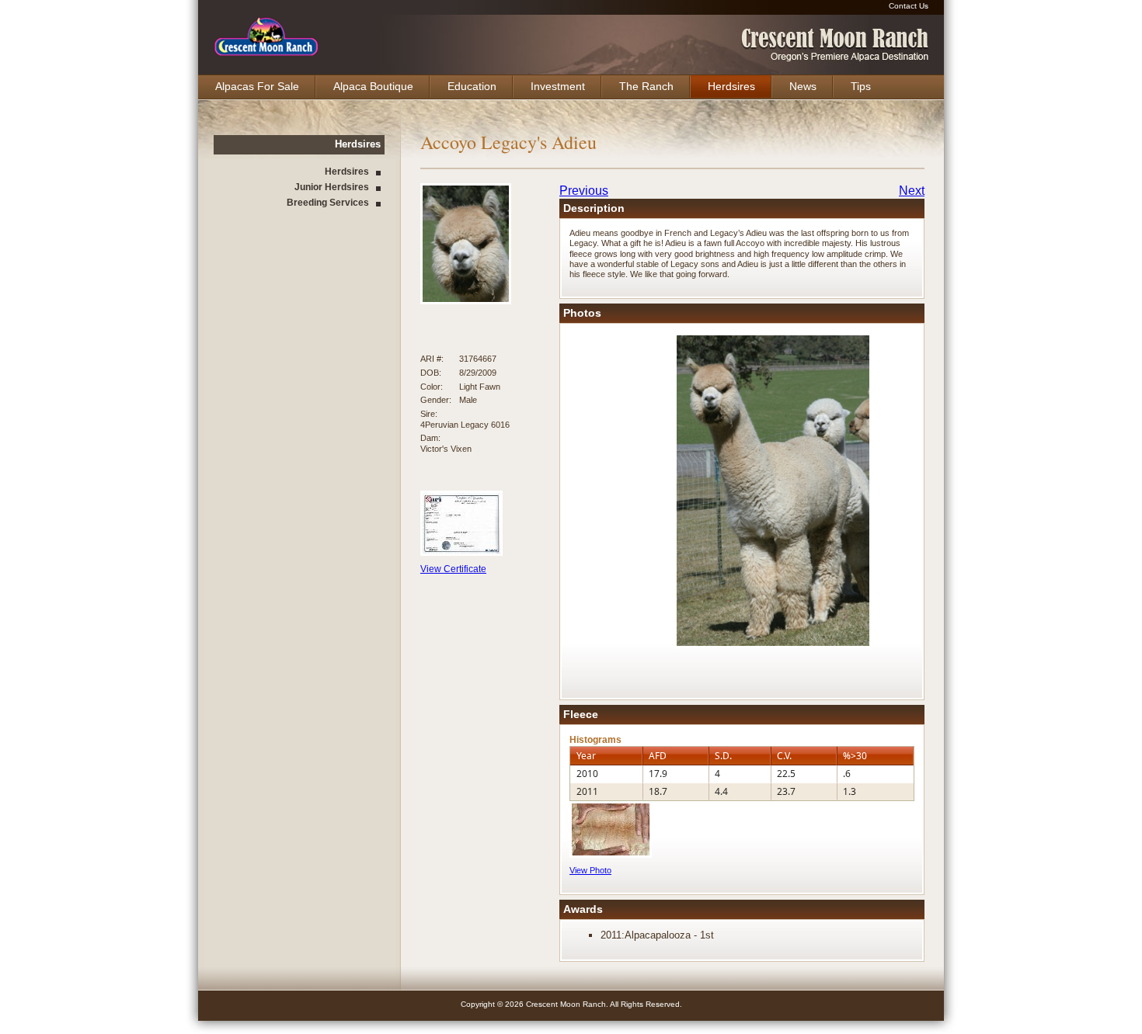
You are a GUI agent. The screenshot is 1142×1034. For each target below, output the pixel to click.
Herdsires (731, 86)
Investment (558, 86)
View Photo (590, 870)
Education (471, 86)
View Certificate (453, 569)
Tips (861, 86)
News (802, 86)
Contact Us (908, 6)
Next (911, 190)
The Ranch (646, 86)
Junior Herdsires (331, 187)
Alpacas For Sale (257, 86)
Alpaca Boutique (373, 86)
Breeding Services (328, 202)
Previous (583, 190)
